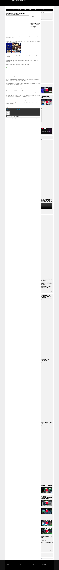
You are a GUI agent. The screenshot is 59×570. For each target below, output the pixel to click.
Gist (39, 9)
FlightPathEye (43, 286)
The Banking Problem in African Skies (10, 5)
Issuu (45, 550)
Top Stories (13, 116)
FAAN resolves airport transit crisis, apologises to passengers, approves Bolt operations (35, 20)
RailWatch (42, 291)
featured (18, 116)
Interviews (19, 9)
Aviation (11, 116)
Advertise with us (44, 564)
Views (14, 9)
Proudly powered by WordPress (25, 568)
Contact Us (32, 564)
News (9, 9)
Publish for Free (52, 550)
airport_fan (42, 282)
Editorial (44, 9)
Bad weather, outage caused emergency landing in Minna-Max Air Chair (14, 118)
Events (30, 9)
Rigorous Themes (35, 568)
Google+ (7, 107)
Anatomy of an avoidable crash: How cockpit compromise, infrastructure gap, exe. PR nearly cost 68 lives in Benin (35, 23)
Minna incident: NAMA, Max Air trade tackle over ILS (34, 118)
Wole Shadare (16, 14)
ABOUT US (20, 564)
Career (25, 9)
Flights (35, 9)
